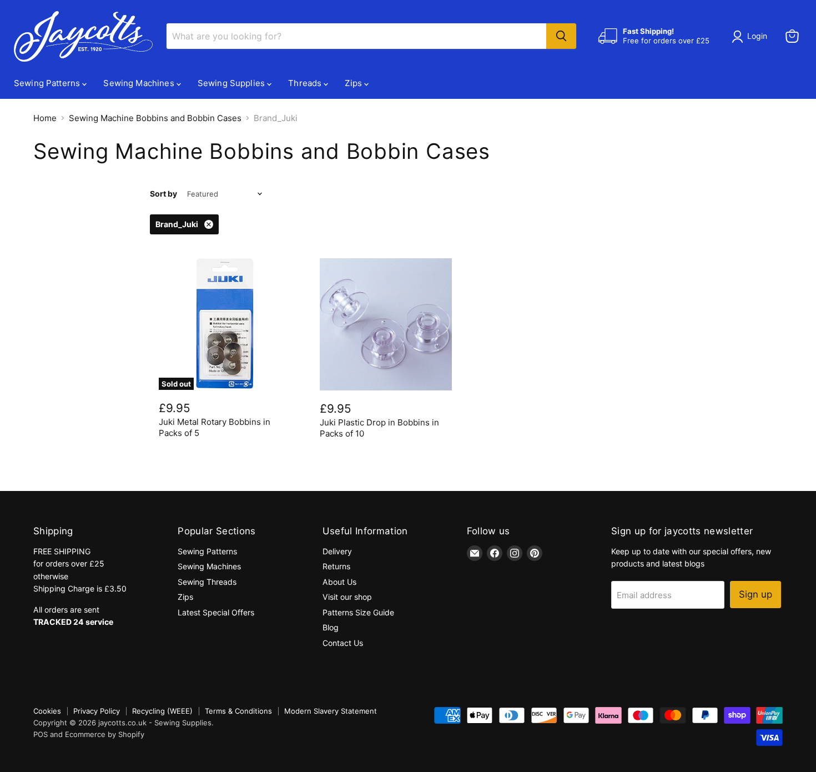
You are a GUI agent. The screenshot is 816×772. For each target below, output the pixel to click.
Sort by (163, 193)
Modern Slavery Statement (330, 710)
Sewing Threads (207, 581)
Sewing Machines (139, 83)
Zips (354, 83)
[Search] (561, 36)
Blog (331, 627)
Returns (336, 566)
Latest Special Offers (216, 612)
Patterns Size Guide (358, 612)
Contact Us (343, 643)
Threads (306, 83)
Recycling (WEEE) (162, 710)
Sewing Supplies (232, 83)
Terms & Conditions (238, 710)
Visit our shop (347, 596)
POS (40, 734)
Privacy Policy (96, 710)
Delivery (337, 551)
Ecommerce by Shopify (104, 734)
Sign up (755, 594)
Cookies (47, 710)
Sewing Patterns (48, 83)
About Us (339, 581)
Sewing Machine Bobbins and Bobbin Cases (155, 118)
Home (45, 118)
